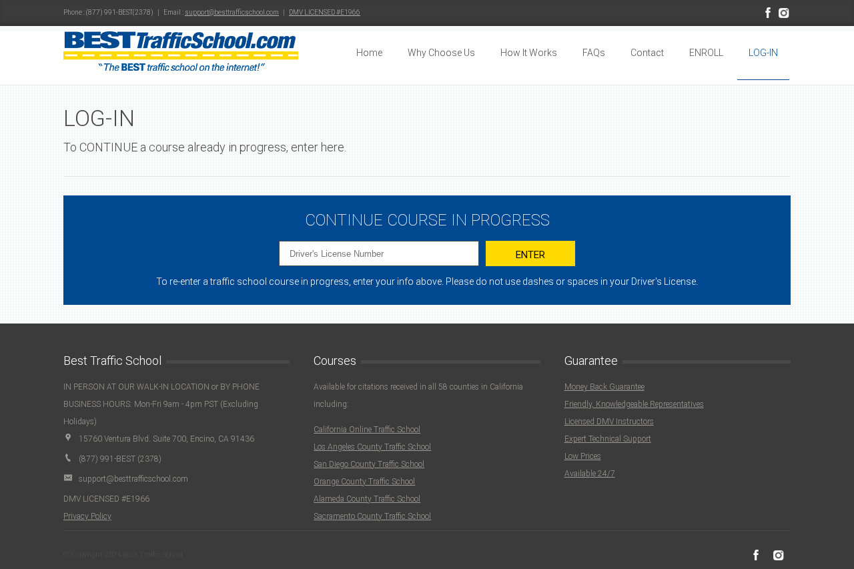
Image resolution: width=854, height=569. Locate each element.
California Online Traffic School (367, 429)
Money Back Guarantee (604, 387)
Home (369, 52)
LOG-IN (763, 52)
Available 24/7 (589, 473)
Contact (647, 52)
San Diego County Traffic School (369, 464)
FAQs (593, 52)
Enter (530, 255)
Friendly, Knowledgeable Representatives (634, 404)
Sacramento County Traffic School (372, 516)
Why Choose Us (441, 52)
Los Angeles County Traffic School (372, 447)
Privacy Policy (87, 516)
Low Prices (582, 456)
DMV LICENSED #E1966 (324, 12)
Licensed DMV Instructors (609, 421)
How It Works (528, 52)
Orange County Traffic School (364, 481)
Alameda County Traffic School (367, 499)
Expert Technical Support (607, 439)
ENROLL (706, 52)
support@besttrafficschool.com (232, 12)
